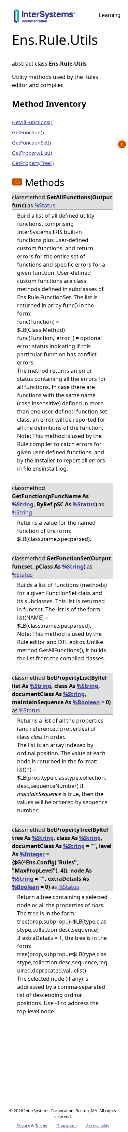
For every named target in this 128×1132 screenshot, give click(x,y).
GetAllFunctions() (32, 122)
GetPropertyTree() (33, 162)
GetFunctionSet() (31, 142)
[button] (17, 182)
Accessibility (97, 1126)
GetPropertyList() (32, 152)
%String (22, 504)
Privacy (23, 1126)
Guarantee (66, 1126)
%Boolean (86, 702)
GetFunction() (28, 132)
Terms (41, 1126)
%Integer (32, 854)
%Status (44, 205)
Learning (109, 15)
